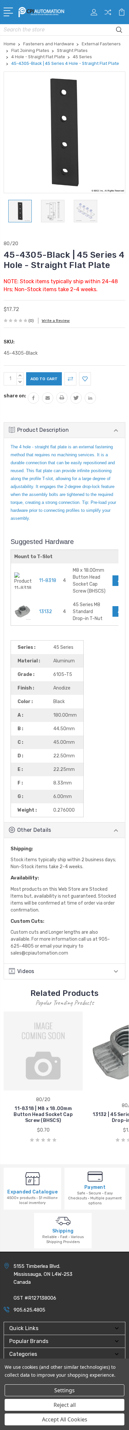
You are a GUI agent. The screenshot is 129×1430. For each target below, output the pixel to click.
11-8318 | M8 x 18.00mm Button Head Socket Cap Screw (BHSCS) (43, 1114)
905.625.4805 (29, 1310)
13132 (45, 611)
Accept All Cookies (64, 1419)
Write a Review (56, 320)
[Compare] (107, 14)
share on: (15, 396)
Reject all (65, 1404)
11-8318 (47, 580)
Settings (64, 1390)
